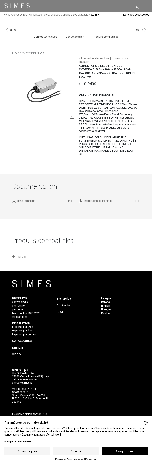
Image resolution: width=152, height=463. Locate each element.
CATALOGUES (22, 340)
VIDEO (16, 354)
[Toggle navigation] (146, 5)
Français (106, 309)
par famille (18, 305)
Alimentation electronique (44, 14)
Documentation (74, 36)
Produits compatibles (105, 36)
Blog (60, 311)
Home (7, 14)
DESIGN (17, 347)
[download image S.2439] (72, 116)
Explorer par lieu (22, 330)
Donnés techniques (45, 36)
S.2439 (94, 14)
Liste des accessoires (136, 14)
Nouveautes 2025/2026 (26, 313)
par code (17, 309)
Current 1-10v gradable (74, 14)
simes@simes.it (22, 382)
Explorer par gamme (24, 334)
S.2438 (12, 30)
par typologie (20, 301)
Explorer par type (22, 326)
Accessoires (19, 14)
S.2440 (139, 30)
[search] (137, 7)
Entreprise (64, 298)
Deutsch (106, 313)
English (105, 305)
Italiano (105, 301)
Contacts (63, 305)
